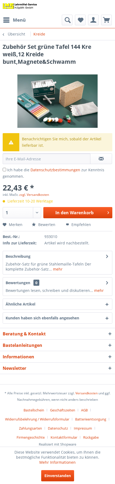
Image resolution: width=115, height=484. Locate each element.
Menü (19, 20)
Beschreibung (18, 256)
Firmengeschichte (31, 437)
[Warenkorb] (106, 20)
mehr (57, 269)
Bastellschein (34, 410)
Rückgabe (91, 437)
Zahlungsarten (30, 428)
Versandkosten (86, 393)
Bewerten (46, 224)
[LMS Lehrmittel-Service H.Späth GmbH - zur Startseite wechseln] (20, 7)
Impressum (83, 428)
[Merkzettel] (80, 20)
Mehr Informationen (57, 462)
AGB (84, 410)
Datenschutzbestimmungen (55, 169)
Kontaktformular (64, 437)
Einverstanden (57, 475)
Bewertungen (18, 282)
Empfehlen (80, 224)
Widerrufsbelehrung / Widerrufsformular (37, 419)
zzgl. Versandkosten (34, 194)
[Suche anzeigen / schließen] (67, 20)
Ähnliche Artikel (20, 304)
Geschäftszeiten (62, 410)
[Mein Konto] (93, 20)
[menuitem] (14, 20)
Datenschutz (58, 428)
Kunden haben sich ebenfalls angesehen (42, 317)
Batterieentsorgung (90, 419)
